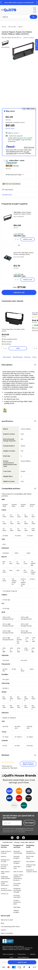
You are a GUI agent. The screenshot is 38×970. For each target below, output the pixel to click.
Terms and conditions (19, 828)
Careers (3, 930)
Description (7, 357)
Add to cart (22, 962)
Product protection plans (17, 902)
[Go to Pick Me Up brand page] (28, 791)
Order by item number (31, 865)
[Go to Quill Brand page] (9, 791)
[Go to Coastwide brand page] (19, 791)
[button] (37, 2)
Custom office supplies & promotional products (18, 877)
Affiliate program (16, 911)
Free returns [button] (9, 189)
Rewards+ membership (17, 852)
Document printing (17, 884)
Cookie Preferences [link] (22, 957)
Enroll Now (10, 128)
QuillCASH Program (16, 862)
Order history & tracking (6, 852)
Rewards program (16, 857)
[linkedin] (17, 837)
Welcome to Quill (7, 920)
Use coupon (29, 823)
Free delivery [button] (7, 344)
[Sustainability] (5, 410)
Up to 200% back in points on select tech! (19, 2)
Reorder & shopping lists (30, 852)
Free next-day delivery (12, 184)
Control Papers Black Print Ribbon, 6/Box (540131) (13, 330)
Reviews (28, 357)
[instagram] (12, 837)
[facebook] (23, 837)
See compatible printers (10, 339)
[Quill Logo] (10, 10)
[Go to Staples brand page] (19, 798)
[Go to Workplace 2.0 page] (24, 805)
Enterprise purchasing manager (17, 890)
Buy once (10, 111)
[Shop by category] (2, 9)
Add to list (8, 194)
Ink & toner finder (30, 857)
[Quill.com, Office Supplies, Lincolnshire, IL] (8, 941)
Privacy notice (22, 954)
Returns (3, 856)
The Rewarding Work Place (10, 926)
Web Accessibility (7, 933)
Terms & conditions (8, 954)
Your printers (30, 861)
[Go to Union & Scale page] (14, 805)
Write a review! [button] (28, 37)
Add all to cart (19, 292)
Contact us (4, 893)
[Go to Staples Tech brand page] (28, 798)
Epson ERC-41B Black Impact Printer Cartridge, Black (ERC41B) (24, 253)
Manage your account (5, 860)
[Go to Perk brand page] (9, 798)
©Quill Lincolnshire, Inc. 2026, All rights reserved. (16, 948)
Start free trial (29, 147)
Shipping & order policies (5, 877)
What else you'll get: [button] (14, 175)
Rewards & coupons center (31, 870)
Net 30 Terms (18, 871)
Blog (2, 923)
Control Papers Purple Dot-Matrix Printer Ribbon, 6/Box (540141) (22, 213)
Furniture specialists (17, 896)
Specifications (18, 357)
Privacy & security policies (6, 889)
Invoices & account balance (4, 866)
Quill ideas (16, 907)
